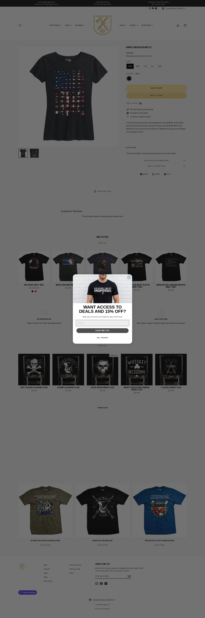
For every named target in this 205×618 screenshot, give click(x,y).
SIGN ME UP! (102, 331)
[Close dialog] (129, 277)
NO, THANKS (102, 338)
